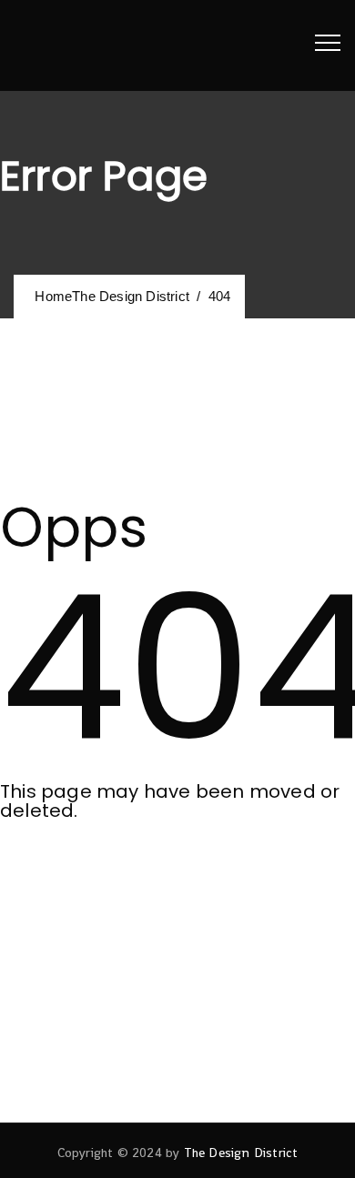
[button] (79, 874)
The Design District (241, 1152)
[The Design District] (64, 45)
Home (108, 296)
